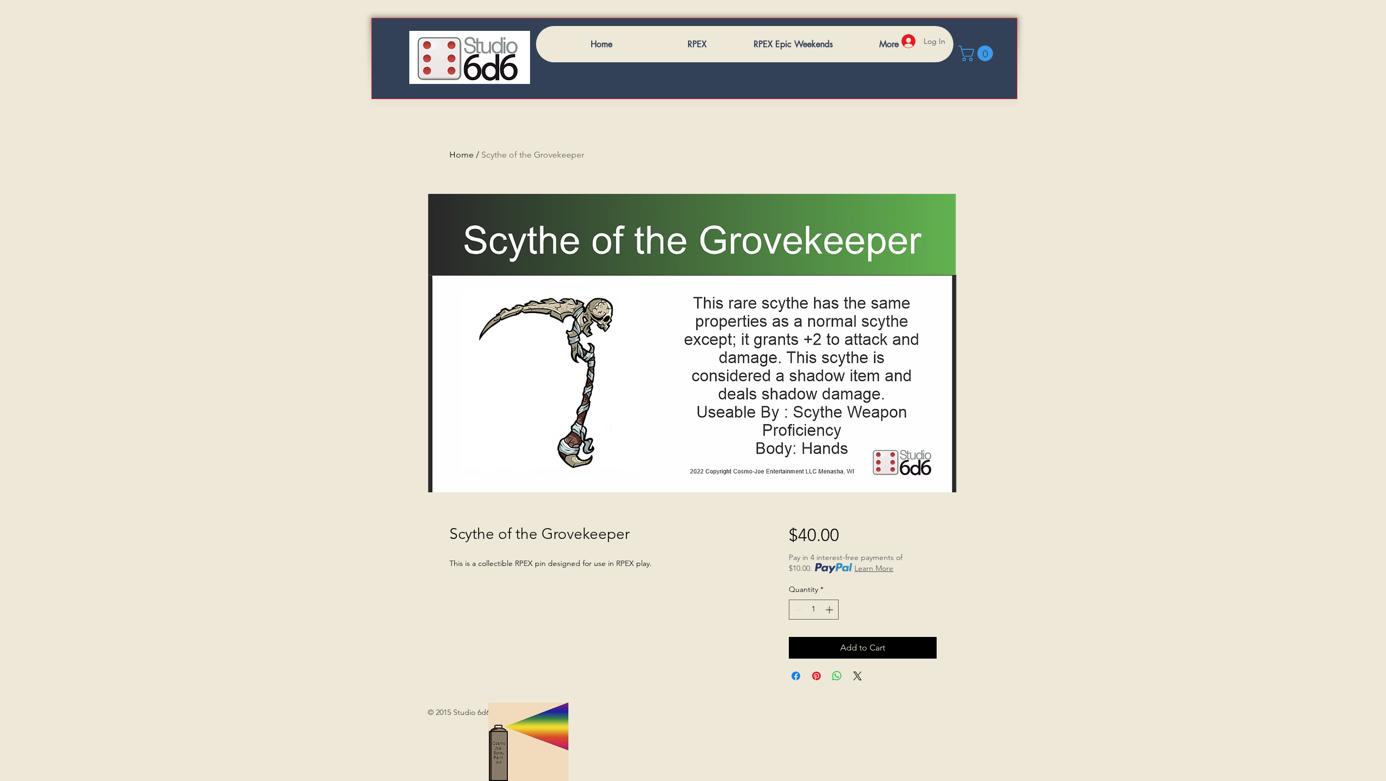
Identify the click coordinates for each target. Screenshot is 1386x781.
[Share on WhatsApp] (837, 675)
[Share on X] (857, 675)
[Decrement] (797, 609)
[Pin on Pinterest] (816, 675)
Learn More (873, 568)
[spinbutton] (813, 609)
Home (461, 154)
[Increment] (830, 609)
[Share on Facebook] (795, 675)
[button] (977, 53)
